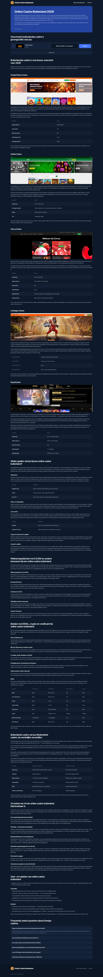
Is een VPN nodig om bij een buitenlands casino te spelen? (26, 952)
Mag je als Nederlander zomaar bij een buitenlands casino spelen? (28, 928)
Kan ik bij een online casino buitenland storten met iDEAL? (26, 942)
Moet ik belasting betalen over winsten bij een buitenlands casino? (28, 947)
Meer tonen (51, 52)
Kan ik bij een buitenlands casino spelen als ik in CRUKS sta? (27, 957)
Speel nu (85, 46)
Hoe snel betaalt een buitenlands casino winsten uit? (25, 938)
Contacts (89, 2)
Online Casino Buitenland (79, 2)
